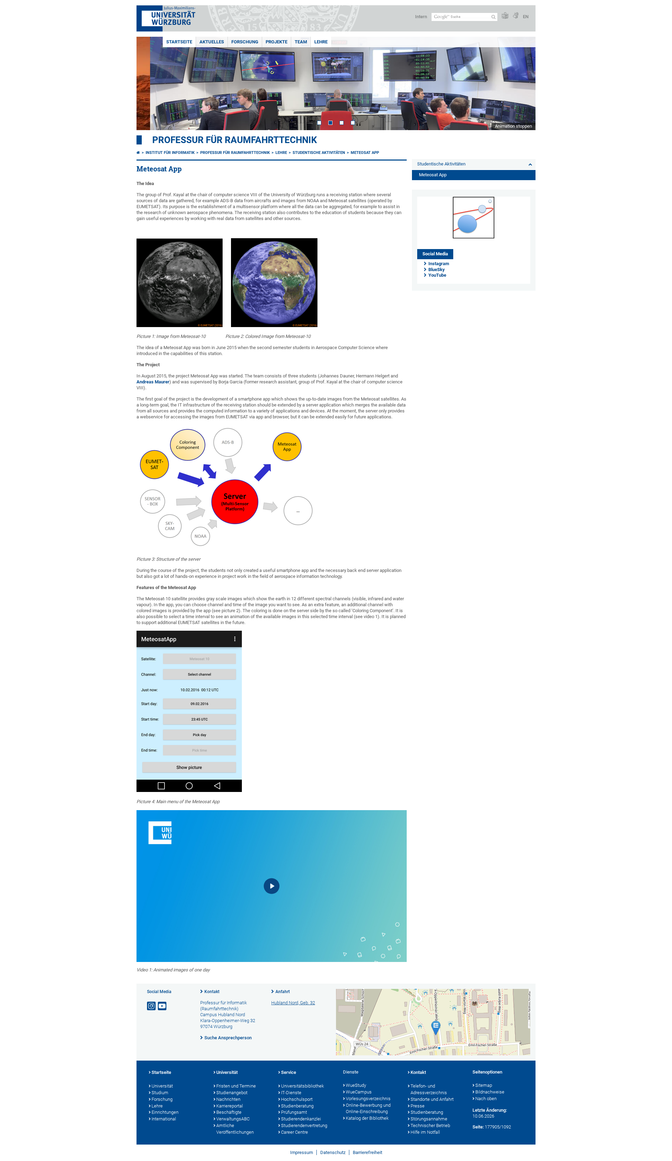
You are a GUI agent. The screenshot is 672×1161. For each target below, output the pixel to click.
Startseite (179, 41)
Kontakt (211, 991)
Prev (149, 83)
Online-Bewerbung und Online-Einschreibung (368, 1108)
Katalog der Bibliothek (367, 1118)
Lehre (321, 41)
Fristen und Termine (236, 1086)
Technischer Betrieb (430, 1125)
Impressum (301, 1152)
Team (301, 41)
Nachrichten (228, 1099)
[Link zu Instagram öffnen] (152, 1006)
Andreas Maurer (152, 381)
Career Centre (294, 1132)
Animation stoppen (513, 126)
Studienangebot (231, 1092)
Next (523, 83)
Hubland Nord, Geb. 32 (293, 1002)
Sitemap (483, 1085)
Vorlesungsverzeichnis (368, 1098)
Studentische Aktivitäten (319, 152)
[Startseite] (138, 152)
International (164, 1118)
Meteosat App (365, 152)
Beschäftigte (228, 1112)
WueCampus (359, 1092)
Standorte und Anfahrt (432, 1099)
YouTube (437, 275)
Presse (418, 1106)
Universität (162, 1086)
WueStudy (356, 1085)
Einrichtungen (165, 1112)
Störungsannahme (429, 1118)
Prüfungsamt (294, 1112)
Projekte (276, 41)
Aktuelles (212, 41)
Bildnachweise (489, 1092)
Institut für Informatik (170, 152)
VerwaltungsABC (233, 1118)
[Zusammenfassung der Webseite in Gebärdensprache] (515, 16)
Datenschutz (332, 1152)
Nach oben (486, 1098)
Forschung (244, 41)
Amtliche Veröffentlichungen (235, 1129)
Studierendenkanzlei (301, 1118)
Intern (421, 16)
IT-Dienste (291, 1092)
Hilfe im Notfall (425, 1132)
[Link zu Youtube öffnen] (163, 1006)
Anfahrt (282, 991)
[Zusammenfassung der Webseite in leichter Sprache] (505, 16)
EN (525, 16)
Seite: (478, 1127)
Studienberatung (297, 1106)
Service (288, 1072)
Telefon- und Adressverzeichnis (429, 1089)
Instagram (438, 263)
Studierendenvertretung (304, 1125)
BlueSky (436, 269)
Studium (160, 1092)
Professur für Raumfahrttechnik (234, 140)
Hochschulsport (297, 1099)
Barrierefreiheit (367, 1152)
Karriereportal (229, 1106)
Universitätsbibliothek (302, 1086)
